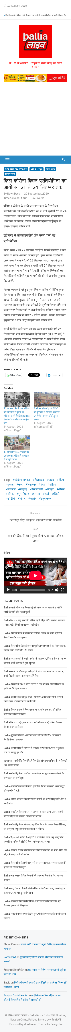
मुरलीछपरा (24, 494)
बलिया (53, 484)
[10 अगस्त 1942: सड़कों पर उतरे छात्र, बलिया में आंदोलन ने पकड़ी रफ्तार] (17, 442)
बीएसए (23, 489)
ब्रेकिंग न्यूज (10, 174)
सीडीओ (11, 498)
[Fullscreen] (62, 590)
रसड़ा (37, 494)
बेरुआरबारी (37, 489)
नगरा (20, 484)
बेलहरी (50, 489)
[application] (35, 575)
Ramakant (10, 957)
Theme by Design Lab (50, 1024)
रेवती (47, 494)
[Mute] (57, 590)
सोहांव (33, 498)
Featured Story (16, 169)
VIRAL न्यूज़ (36, 169)
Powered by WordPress (22, 1024)
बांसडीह (11, 489)
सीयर (22, 498)
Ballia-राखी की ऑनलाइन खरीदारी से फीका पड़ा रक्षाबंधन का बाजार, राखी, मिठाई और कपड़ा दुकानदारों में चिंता (36, 12)
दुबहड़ (10, 484)
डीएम (61, 480)
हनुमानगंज (46, 498)
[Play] (8, 590)
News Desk (13, 193)
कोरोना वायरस (22, 480)
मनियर (10, 494)
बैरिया (62, 489)
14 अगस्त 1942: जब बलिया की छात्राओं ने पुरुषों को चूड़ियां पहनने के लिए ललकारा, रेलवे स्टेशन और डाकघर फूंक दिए (17, 416)
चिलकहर (39, 480)
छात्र (51, 480)
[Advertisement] (35, 121)
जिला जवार (50, 169)
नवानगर (32, 484)
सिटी (56, 494)
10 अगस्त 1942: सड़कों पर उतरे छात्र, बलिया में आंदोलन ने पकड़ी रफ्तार (16, 456)
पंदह (43, 484)
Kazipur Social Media (15, 995)
